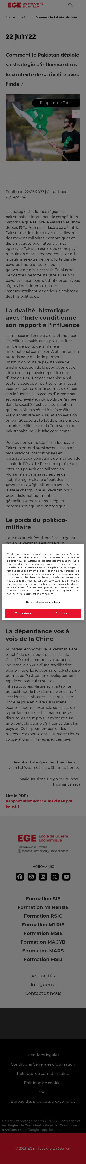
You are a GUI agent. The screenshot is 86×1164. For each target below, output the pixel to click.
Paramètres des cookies (43, 602)
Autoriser (62, 613)
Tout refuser (23, 613)
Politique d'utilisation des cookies (34, 594)
